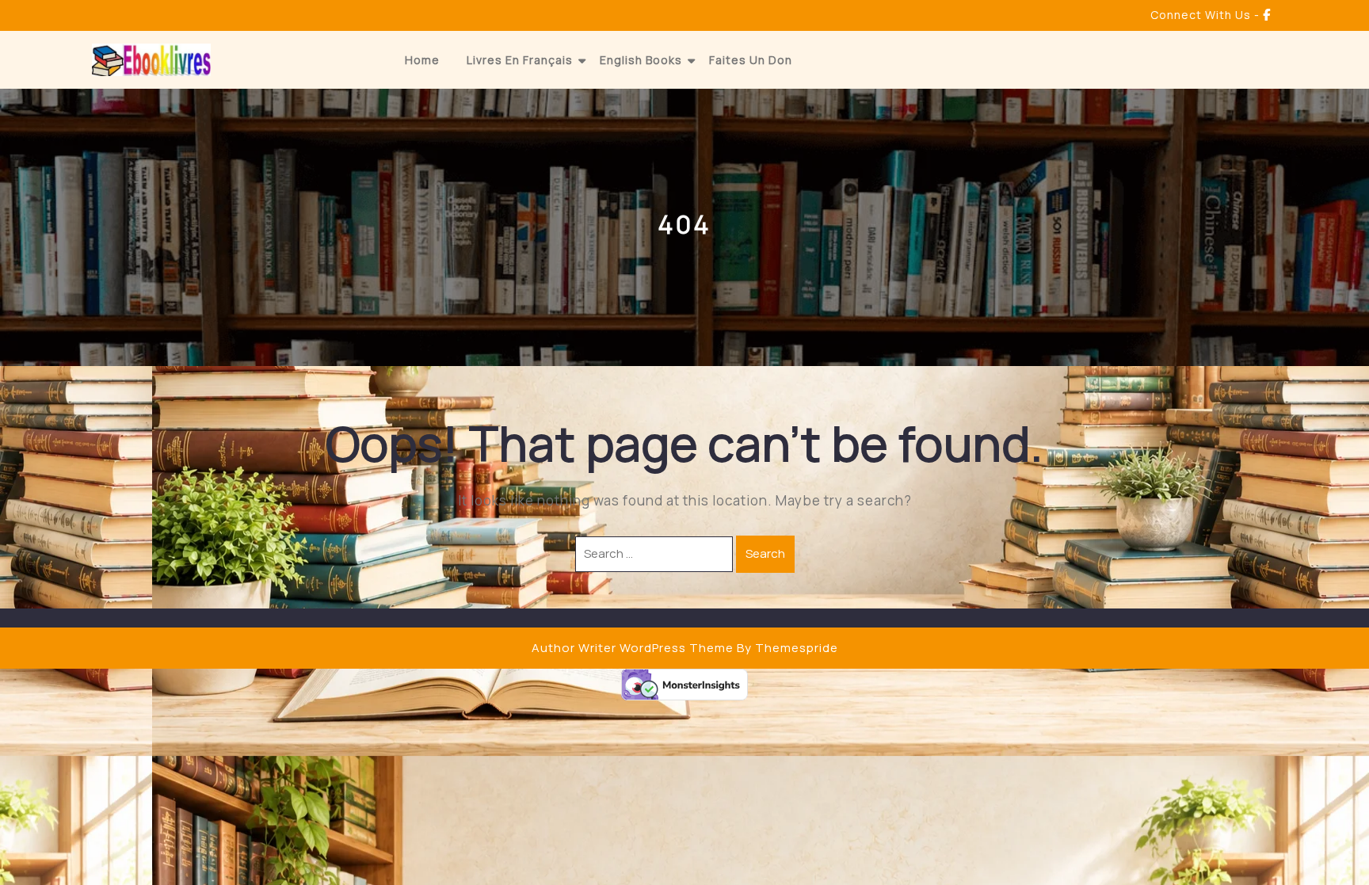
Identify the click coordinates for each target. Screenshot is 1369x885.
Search (765, 553)
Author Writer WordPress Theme (633, 647)
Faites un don (750, 59)
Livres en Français (520, 59)
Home (422, 59)
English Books (641, 59)
